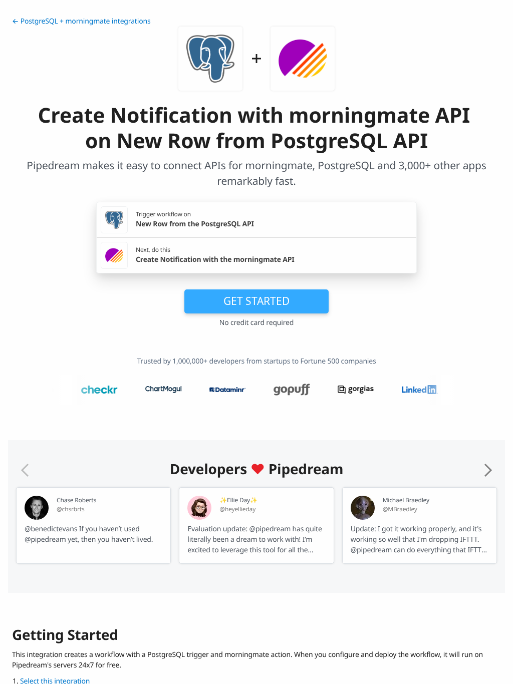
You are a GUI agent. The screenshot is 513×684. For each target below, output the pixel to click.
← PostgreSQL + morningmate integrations (81, 21)
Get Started (256, 301)
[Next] (488, 470)
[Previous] (25, 470)
